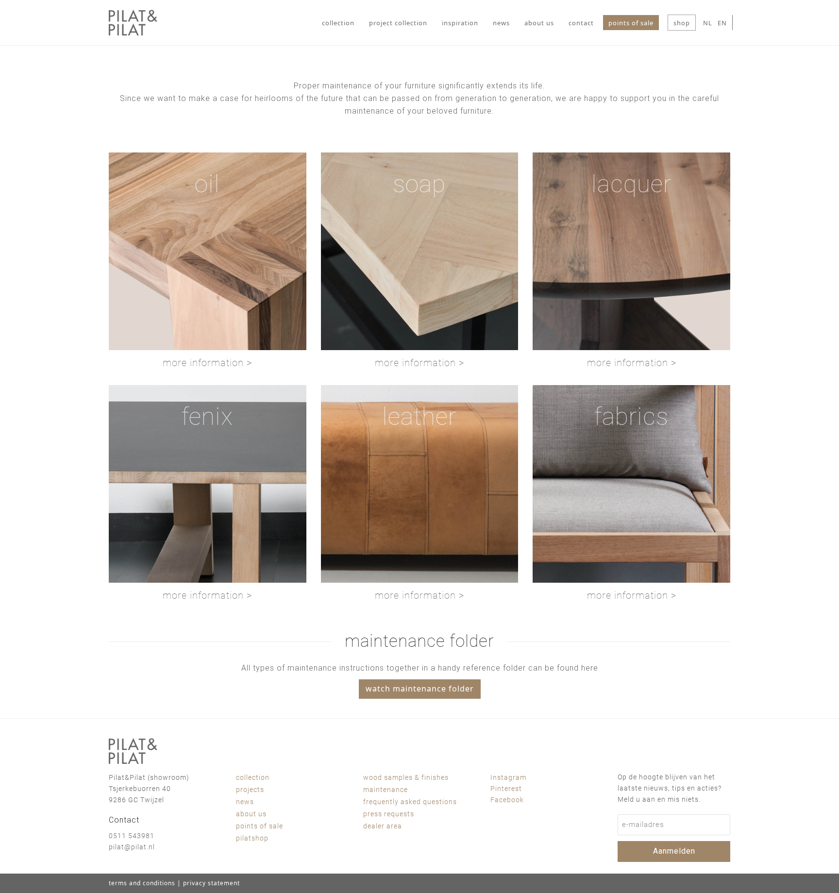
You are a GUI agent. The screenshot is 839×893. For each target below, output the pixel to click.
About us (251, 814)
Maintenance (385, 789)
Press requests (388, 814)
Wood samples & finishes (406, 777)
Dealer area (382, 826)
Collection (252, 777)
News (245, 802)
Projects (250, 789)
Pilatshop (252, 838)
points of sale (259, 826)
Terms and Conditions (142, 883)
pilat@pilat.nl (132, 847)
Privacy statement (211, 883)
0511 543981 (131, 836)
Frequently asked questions (410, 802)
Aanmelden (674, 851)
